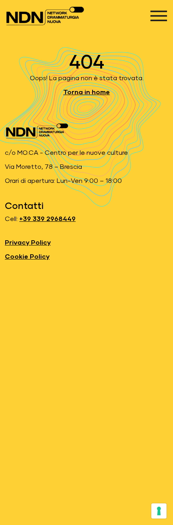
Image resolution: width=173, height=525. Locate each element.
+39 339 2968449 (47, 219)
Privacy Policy (28, 242)
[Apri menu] (158, 15)
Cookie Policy (27, 256)
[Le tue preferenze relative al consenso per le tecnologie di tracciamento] (159, 511)
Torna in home (86, 92)
